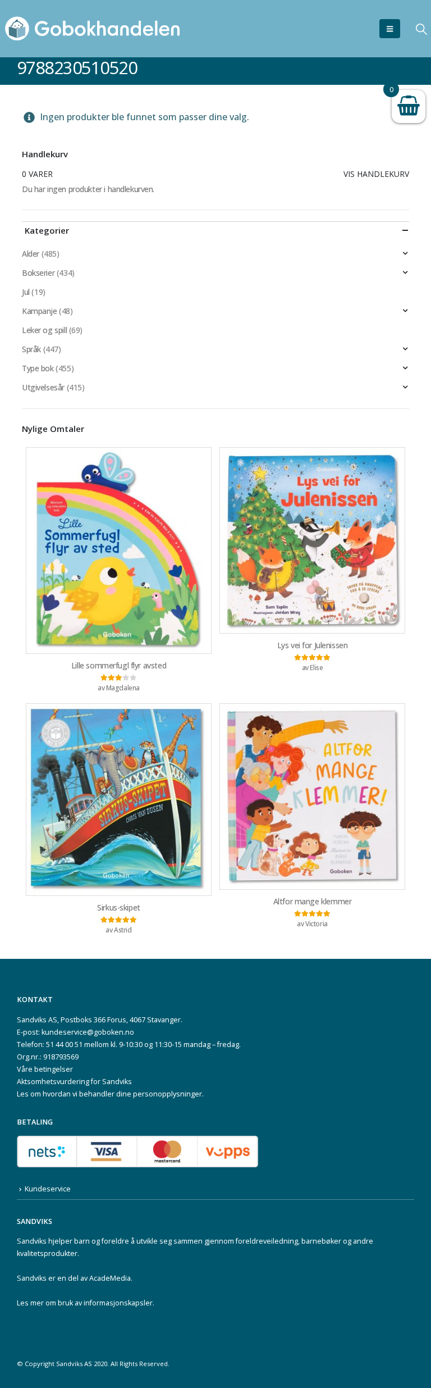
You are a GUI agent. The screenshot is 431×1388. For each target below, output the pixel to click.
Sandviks (32, 1241)
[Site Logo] (92, 28)
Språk (31, 349)
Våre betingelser (45, 1069)
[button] (389, 28)
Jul (26, 291)
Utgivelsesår (43, 387)
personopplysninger (167, 1094)
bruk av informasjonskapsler (105, 1303)
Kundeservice (48, 1189)
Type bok (38, 368)
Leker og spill (44, 330)
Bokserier (38, 272)
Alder (30, 253)
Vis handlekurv (376, 174)
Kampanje (39, 311)
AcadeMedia (110, 1278)
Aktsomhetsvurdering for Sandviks (74, 1081)
